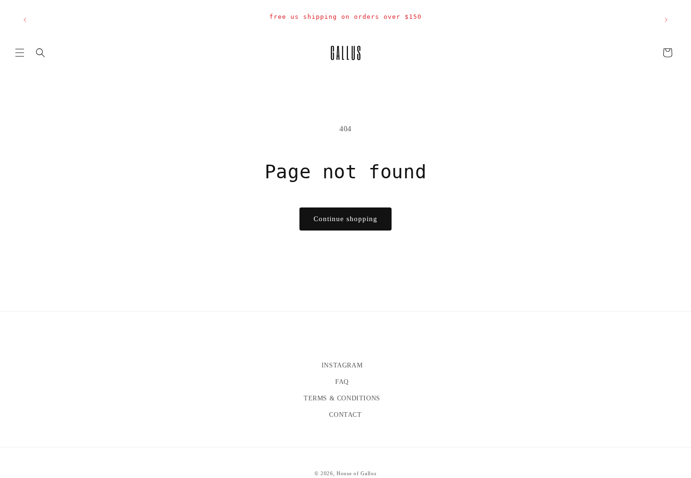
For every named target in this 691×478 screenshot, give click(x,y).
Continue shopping (345, 219)
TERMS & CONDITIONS (342, 398)
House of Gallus (357, 473)
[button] (19, 52)
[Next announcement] (666, 19)
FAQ (342, 381)
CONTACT (345, 414)
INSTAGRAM (342, 365)
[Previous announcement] (25, 19)
